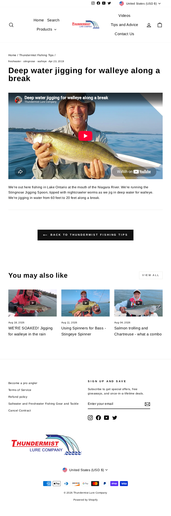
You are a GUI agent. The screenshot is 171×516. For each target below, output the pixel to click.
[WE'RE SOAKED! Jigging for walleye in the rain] (32, 302)
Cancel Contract (19, 410)
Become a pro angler (23, 383)
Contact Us (124, 34)
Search (53, 20)
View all (151, 275)
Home (39, 20)
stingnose (29, 61)
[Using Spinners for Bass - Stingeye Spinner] (85, 302)
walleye (42, 61)
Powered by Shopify (85, 499)
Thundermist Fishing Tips (36, 55)
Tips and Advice (124, 25)
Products (45, 29)
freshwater (14, 61)
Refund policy (17, 396)
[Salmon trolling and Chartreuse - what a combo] (138, 302)
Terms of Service (19, 390)
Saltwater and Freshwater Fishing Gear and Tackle (43, 403)
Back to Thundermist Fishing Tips (88, 234)
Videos (124, 16)
